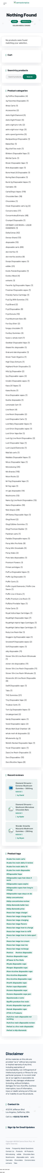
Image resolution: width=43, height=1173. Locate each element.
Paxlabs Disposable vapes (16, 538)
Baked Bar (10, 144)
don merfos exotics (14, 257)
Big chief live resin (13, 148)
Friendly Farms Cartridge (16, 295)
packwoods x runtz (16, 998)
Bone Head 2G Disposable (16, 172)
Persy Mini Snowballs (14, 548)
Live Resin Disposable (15, 414)
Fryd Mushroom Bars (14, 319)
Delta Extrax (11, 233)
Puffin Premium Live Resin (17, 599)
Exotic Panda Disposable (16, 271)
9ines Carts (10, 106)
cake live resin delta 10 (17, 866)
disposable (10, 242)
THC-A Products (15, 1013)
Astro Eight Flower (13, 120)
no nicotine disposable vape (20, 979)
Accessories (11, 110)
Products (19, 1151)
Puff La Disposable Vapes (16, 572)
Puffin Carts (11, 581)
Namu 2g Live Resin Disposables (19, 500)
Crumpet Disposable (14, 220)
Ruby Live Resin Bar (14, 632)
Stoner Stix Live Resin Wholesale (19, 673)
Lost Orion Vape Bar (14, 433)
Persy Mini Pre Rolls (14, 543)
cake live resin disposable (19, 870)
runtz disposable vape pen (19, 1005)
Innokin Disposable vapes (16, 381)
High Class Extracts (14, 362)
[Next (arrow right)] (3, 1172)
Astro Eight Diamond (14, 115)
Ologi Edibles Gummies (15, 524)
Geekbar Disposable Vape (16, 343)
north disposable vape (17, 983)
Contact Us (10, 1151)
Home (8, 1148)
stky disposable (12, 651)
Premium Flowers (13, 562)
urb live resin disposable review (21, 1023)
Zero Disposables (13, 757)
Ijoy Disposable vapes (15, 376)
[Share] (6, 1169)
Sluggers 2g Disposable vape (18, 637)
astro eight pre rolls (14, 125)
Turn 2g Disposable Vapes (16, 709)
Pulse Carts (10, 608)
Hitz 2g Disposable (13, 371)
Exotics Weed (11, 276)
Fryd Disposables (13, 309)
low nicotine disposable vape (20, 971)
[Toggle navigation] (5, 3)
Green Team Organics (15, 357)
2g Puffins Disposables (15, 96)
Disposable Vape (15, 874)
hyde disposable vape (17, 964)
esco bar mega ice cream (18, 941)
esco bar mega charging (18, 920)
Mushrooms (11, 495)
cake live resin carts (16, 859)
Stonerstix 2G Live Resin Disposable (21, 678)
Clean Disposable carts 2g (16, 206)
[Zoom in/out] (1, 1169)
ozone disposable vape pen (19, 994)
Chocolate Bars (12, 196)
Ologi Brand (10, 519)
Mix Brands (10, 472)
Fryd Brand (10, 304)
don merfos (10, 252)
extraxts (9, 280)
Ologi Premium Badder (15, 529)
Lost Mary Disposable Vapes (17, 424)
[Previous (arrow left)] (1, 1172)
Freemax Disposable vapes (17, 290)
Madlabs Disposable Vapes (17, 457)
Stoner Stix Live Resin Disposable (20, 668)
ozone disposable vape (17, 990)
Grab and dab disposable (16, 352)
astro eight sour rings (14, 129)
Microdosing (11, 467)
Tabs (8, 690)
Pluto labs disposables (15, 558)
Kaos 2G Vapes (12, 386)
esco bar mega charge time (19, 916)
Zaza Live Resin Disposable (17, 752)
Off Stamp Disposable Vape (17, 515)
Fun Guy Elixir (11, 323)
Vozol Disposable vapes (15, 724)
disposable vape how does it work (19, 879)
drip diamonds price (16, 909)
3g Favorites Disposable (16, 101)
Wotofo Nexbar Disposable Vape (19, 743)
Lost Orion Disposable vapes (17, 429)
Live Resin (10, 409)
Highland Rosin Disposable (17, 366)
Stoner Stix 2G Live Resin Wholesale (21, 656)
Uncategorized (12, 714)
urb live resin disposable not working (19, 1018)
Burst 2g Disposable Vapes (17, 182)
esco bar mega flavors (17, 924)
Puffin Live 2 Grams (14, 594)
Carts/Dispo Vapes (13, 192)
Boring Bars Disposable (15, 177)
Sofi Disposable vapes (15, 646)
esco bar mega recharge (18, 949)
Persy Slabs (11, 553)
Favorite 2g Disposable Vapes (18, 285)
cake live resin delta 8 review (20, 863)
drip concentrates (15, 897)
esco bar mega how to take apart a (21, 936)
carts (32, 1157)
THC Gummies (12, 695)
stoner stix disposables (15, 664)
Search (29, 77)
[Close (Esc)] (8, 1169)
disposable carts (12, 247)
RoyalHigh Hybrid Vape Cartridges (20, 623)
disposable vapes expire (18, 884)
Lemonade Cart (12, 405)
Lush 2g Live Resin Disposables (19, 438)
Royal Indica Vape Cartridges (18, 613)
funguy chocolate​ (13, 328)
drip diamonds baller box (18, 905)
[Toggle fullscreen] (3, 1169)
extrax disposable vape (17, 956)
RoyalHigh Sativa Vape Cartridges (20, 627)
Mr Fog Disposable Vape (16, 481)
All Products (28, 1151)
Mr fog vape (11, 486)
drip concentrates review (18, 901)
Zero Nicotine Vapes (14, 762)
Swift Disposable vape (15, 686)
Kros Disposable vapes (15, 395)
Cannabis (9, 187)
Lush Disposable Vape (15, 443)
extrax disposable (24, 952)
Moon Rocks (11, 476)
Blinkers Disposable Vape (16, 153)
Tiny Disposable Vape (15, 700)
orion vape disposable (17, 986)
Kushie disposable (13, 400)
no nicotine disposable (17, 975)
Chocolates (10, 201)
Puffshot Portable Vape (15, 603)
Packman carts (12, 534)
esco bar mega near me (18, 945)
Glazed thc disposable (15, 347)
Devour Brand (11, 237)
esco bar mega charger (17, 912)
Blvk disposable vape (14, 168)
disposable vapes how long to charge (20, 889)
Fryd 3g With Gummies (15, 300)
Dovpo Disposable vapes (16, 261)
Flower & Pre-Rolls (16, 960)
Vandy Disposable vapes (16, 719)
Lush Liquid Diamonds (15, 448)
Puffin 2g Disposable (14, 577)
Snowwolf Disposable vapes (17, 642)
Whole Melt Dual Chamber (16, 729)
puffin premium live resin (18, 1002)
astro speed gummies (15, 134)
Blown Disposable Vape (15, 163)
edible (8, 266)
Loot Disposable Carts (15, 419)
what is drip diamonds (17, 1030)
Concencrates (11, 211)
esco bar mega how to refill (19, 931)
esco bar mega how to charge (20, 928)
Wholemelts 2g (12, 738)
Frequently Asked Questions (22, 1148)
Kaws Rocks (11, 390)
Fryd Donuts (11, 314)
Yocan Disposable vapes (16, 748)
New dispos (10, 510)
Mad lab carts (11, 452)
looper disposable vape (17, 968)
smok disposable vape (17, 1009)
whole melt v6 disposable (16, 733)
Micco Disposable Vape (15, 462)
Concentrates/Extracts (15, 215)
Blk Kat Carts (11, 158)
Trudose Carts (12, 705)
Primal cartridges (13, 567)
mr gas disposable (13, 491)
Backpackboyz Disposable (16, 139)
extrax (10, 952)
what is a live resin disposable (20, 1026)
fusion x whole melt (14, 338)
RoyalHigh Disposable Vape (17, 618)
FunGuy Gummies (13, 333)
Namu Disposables (13, 505)
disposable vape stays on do (20, 894)
